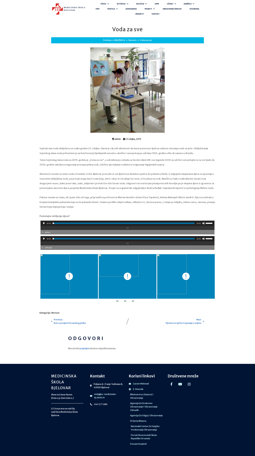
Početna (107, 40)
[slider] (209, 223)
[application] (128, 223)
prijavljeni (85, 348)
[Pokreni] (44, 223)
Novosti (132, 40)
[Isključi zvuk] (203, 223)
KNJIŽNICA (119, 40)
